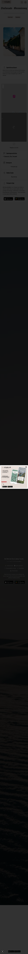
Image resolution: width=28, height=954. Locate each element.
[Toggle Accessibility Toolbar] (2, 951)
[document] (14, 477)
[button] (26, 467)
